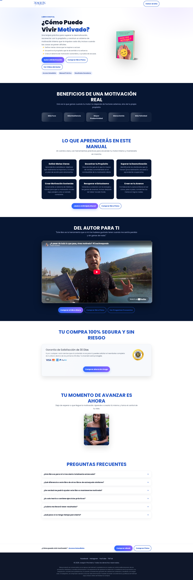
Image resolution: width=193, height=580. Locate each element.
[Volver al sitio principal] (39, 3)
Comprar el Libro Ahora (70, 310)
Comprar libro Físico (77, 60)
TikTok (110, 558)
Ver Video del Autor (52, 67)
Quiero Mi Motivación (53, 60)
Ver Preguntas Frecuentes (121, 310)
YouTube (102, 558)
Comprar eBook (123, 548)
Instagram (94, 558)
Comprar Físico (142, 548)
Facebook (84, 558)
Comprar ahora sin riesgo (96, 369)
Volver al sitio (151, 4)
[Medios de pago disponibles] (86, 360)
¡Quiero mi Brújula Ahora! (85, 206)
